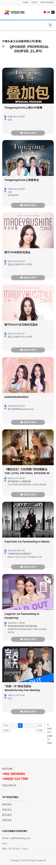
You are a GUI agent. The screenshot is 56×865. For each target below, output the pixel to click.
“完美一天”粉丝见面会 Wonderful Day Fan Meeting (22, 688)
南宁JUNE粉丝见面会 (17, 252)
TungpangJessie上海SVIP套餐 (23, 108)
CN (48, 12)
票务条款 (7, 820)
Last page (40, 728)
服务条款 (7, 804)
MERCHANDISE (47, 2)
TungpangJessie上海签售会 (21, 180)
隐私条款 (7, 809)
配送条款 (7, 815)
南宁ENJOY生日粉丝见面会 (21, 325)
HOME (25, 2)
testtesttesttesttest (16, 397)
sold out (30, 133)
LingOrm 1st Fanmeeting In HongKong (21, 616)
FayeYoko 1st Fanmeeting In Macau (27, 542)
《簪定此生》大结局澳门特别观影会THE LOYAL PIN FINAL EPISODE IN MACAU (26, 473)
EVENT (34, 2)
